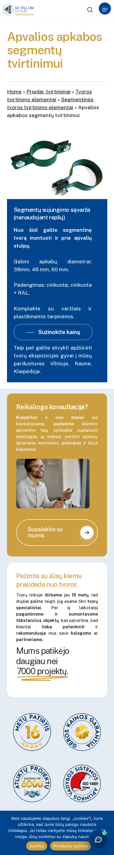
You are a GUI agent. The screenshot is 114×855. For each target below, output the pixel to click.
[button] (105, 10)
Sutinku (36, 845)
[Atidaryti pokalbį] (98, 839)
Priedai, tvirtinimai (48, 92)
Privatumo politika (70, 845)
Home (14, 92)
